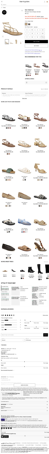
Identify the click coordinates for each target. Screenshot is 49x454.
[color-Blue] (22, 231)
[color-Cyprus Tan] (7, 153)
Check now (40, 420)
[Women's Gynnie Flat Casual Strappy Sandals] (45, 63)
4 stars (2, 322)
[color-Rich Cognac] (28, 75)
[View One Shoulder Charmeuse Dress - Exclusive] (15, 291)
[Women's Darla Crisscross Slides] (24, 243)
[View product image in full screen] (3, 36)
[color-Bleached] (6, 206)
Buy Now (36, 45)
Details (42, 16)
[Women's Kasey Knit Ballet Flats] (24, 191)
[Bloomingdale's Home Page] (24, 1)
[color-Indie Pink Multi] (10, 180)
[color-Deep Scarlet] (30, 75)
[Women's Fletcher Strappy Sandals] (40, 139)
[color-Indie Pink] (9, 153)
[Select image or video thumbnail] (7, 41)
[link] (28, 72)
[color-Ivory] (23, 180)
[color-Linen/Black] (39, 206)
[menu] (2, 1)
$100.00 (38, 16)
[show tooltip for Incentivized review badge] (9, 350)
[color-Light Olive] (39, 258)
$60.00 (32, 16)
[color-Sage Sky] (6, 180)
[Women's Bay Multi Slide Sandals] (40, 191)
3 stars (2, 324)
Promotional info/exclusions (32, 420)
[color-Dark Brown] (10, 258)
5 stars (2, 320)
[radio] (26, 75)
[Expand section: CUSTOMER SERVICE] (24, 401)
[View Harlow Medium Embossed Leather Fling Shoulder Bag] (35, 296)
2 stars (2, 327)
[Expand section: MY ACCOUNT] (24, 404)
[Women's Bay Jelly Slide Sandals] (24, 165)
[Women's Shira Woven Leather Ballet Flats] (8, 243)
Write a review (45, 315)
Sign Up (40, 50)
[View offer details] (36, 82)
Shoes (4, 7)
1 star (2, 329)
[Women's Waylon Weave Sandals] (40, 217)
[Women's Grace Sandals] (24, 113)
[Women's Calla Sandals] (28, 63)
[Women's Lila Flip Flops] (8, 217)
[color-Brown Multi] (8, 180)
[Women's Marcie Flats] (8, 191)
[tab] (5, 288)
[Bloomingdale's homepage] (1, 7)
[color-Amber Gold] (37, 74)
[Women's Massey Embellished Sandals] (40, 243)
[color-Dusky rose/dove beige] (23, 278)
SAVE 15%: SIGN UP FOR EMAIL (13, 393)
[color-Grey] (41, 279)
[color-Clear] (25, 231)
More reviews (24, 385)
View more (24, 98)
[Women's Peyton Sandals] (40, 165)
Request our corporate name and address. (36, 449)
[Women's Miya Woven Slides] (8, 165)
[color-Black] (26, 75)
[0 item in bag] (47, 1)
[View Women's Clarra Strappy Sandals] (15, 300)
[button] (12, 26)
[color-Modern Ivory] (40, 180)
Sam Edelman (29, 10)
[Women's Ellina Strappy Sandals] (37, 63)
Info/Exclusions (37, 53)
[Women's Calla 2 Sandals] (24, 139)
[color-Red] (24, 231)
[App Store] (5, 436)
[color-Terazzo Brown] (41, 180)
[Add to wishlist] (22, 10)
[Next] (23, 42)
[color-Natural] (41, 206)
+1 (11, 179)
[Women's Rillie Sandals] (8, 139)
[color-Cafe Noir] (26, 128)
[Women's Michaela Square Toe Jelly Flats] (24, 217)
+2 (11, 205)
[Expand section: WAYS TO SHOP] (24, 410)
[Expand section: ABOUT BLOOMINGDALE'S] (24, 407)
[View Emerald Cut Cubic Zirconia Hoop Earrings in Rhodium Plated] (35, 289)
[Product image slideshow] (12, 23)
